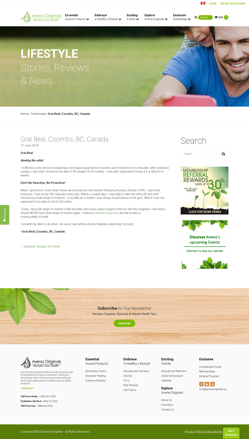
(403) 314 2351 (50, 401)
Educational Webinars (173, 371)
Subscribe (124, 323)
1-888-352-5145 (44, 406)
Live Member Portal (210, 366)
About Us (166, 400)
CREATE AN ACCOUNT (232, 3)
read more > (28, 388)
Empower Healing (95, 375)
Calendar (166, 380)
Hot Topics (129, 389)
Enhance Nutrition (95, 380)
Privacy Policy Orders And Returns (206, 431)
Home (24, 114)
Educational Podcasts (136, 371)
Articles (127, 375)
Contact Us (167, 409)
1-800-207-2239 (47, 396)
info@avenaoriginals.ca (213, 389)
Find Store (167, 404)
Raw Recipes (130, 385)
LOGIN (212, 3)
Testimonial (38, 114)
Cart (222, 17)
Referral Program (209, 376)
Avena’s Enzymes (107, 213)
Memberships (207, 371)
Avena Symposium (172, 375)
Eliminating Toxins (95, 371)
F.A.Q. (126, 380)
